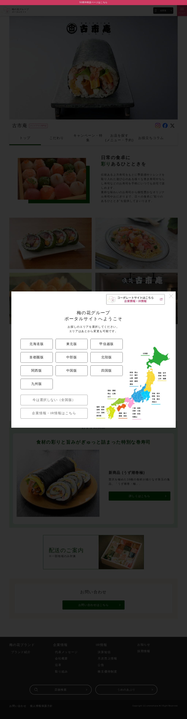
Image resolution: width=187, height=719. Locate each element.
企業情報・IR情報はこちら (54, 413)
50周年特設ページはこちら (93, 2)
